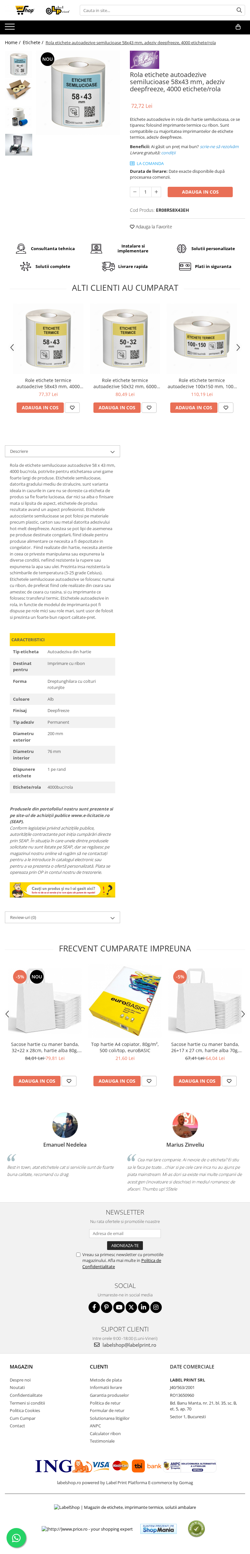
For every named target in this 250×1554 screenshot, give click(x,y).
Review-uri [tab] (23, 917)
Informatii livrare (106, 1387)
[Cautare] (239, 10)
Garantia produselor (109, 1395)
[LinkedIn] (143, 1307)
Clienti (99, 1366)
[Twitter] (131, 1307)
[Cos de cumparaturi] (238, 26)
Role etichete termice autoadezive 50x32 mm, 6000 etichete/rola (125, 383)
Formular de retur (107, 1410)
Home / (13, 42)
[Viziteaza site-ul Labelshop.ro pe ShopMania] (158, 1529)
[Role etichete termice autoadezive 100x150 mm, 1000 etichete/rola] (202, 339)
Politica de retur (105, 1403)
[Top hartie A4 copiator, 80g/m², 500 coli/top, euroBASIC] (125, 1001)
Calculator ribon (105, 1433)
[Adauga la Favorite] (72, 407)
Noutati (17, 1387)
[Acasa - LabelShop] (37, 10)
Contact (17, 1426)
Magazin (21, 1366)
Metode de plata (106, 1380)
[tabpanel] (78, 93)
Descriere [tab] (19, 451)
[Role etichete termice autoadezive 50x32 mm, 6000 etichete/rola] (125, 339)
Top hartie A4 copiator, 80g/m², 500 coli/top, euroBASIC (125, 1047)
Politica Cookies (25, 1410)
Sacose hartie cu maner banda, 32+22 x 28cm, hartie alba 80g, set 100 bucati (45, 1047)
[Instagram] (156, 1307)
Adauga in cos (200, 192)
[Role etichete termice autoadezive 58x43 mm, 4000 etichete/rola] (48, 339)
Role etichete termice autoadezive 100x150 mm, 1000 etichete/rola (202, 383)
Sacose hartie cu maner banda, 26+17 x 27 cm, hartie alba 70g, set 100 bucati (205, 1047)
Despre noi (20, 1380)
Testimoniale (102, 1441)
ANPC (95, 1426)
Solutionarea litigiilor (110, 1418)
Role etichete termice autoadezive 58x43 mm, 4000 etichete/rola (48, 383)
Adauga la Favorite (153, 226)
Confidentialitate (26, 1395)
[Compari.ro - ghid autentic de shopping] (196, 1529)
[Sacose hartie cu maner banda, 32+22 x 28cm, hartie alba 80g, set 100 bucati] (45, 1001)
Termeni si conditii (27, 1403)
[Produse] (10, 28)
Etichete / (34, 42)
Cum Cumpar (22, 1418)
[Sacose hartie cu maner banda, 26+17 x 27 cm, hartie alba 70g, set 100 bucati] (205, 1001)
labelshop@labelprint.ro (128, 1345)
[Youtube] (119, 1307)
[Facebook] (94, 1307)
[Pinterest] (106, 1307)
